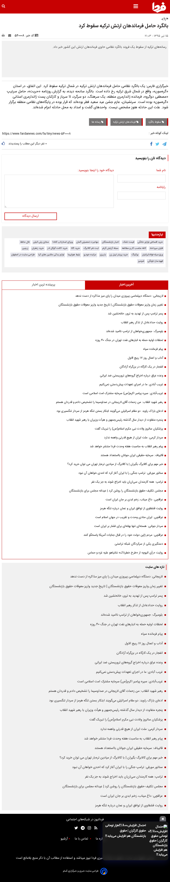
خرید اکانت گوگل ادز (57, 248)
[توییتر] (157, 144)
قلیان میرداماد (156, 248)
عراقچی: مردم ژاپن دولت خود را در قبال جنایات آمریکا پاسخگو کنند (123, 535)
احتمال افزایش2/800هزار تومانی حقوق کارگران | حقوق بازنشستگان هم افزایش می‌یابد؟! (125, 831)
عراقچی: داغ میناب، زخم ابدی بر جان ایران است (134, 499)
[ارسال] (10, 35)
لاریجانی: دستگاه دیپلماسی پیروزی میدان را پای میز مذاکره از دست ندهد (119, 296)
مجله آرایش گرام (110, 248)
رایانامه (161, 187)
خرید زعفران (38, 248)
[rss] (94, 828)
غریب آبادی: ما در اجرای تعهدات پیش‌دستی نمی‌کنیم (131, 384)
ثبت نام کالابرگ (91, 248)
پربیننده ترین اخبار (43, 284)
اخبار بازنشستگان (110, 242)
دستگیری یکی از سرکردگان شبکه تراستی (139, 544)
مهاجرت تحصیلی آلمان (87, 242)
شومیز (141, 261)
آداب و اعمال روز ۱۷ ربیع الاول (145, 358)
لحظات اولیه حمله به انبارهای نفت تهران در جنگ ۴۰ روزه (129, 340)
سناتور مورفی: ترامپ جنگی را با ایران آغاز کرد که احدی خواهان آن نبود (120, 473)
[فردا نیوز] (159, 7)
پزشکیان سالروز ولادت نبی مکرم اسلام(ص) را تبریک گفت (129, 428)
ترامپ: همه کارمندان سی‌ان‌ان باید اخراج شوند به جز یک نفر (127, 482)
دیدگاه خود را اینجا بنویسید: (96, 170)
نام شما (161, 170)
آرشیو (64, 838)
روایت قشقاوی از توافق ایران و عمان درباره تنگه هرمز (131, 508)
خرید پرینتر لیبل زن (119, 255)
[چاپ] (4, 35)
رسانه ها (96, 122)
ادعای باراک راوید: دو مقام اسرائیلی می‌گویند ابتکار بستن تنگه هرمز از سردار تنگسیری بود (109, 411)
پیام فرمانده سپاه (153, 349)
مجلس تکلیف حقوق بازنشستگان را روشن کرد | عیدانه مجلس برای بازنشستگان (116, 490)
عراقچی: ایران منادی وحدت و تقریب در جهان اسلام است (129, 517)
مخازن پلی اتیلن (41, 242)
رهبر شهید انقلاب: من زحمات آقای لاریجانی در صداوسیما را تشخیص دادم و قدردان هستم (109, 402)
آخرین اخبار (126, 284)
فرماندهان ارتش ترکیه (124, 122)
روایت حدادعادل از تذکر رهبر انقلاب (142, 322)
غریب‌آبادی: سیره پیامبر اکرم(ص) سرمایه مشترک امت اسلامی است (123, 393)
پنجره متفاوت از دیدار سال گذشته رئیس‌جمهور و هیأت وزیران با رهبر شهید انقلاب (114, 420)
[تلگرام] (164, 144)
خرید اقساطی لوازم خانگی (150, 242)
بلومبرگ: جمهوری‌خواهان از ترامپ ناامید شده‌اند (134, 331)
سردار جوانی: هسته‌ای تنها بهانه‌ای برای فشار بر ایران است (128, 526)
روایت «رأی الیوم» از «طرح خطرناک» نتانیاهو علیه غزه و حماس (125, 552)
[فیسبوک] (152, 144)
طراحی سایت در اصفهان (23, 255)
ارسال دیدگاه (30, 216)
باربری (103, 255)
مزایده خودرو (90, 255)
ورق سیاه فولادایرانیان (152, 255)
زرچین (25, 248)
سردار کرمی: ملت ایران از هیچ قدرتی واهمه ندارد (133, 437)
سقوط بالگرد (155, 122)
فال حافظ (25, 242)
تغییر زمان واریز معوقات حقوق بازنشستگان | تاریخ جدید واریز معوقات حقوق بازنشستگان (110, 304)
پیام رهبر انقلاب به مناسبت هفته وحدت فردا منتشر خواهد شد (126, 446)
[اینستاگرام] (88, 828)
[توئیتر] (75, 828)
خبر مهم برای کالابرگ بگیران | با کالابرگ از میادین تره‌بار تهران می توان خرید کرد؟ (115, 464)
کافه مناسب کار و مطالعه (134, 248)
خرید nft (75, 248)
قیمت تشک (128, 242)
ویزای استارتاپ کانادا (62, 242)
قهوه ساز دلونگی (155, 261)
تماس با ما (82, 838)
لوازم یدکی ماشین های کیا (51, 255)
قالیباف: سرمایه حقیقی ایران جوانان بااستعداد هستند (131, 455)
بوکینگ (135, 255)
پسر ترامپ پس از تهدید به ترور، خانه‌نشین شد (135, 313)
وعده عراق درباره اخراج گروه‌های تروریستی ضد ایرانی (131, 375)
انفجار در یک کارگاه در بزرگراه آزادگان (141, 366)
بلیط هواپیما (74, 255)
